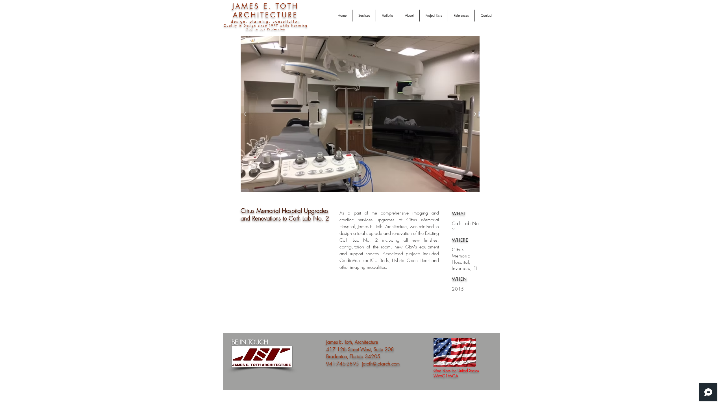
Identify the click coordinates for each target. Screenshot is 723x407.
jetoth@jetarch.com (381, 363)
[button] (369, 114)
